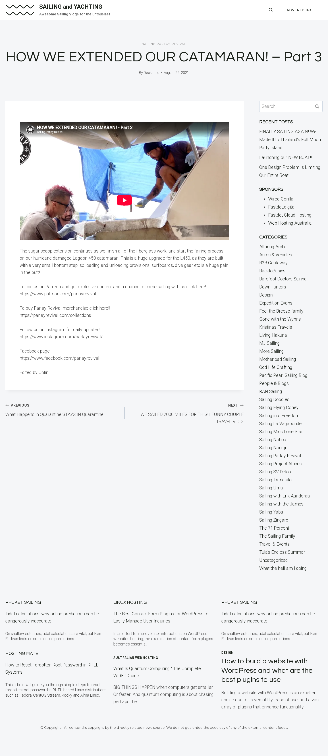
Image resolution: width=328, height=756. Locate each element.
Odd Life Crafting (275, 367)
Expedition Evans (275, 303)
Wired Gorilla (280, 199)
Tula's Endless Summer (282, 552)
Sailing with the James (281, 504)
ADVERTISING (300, 10)
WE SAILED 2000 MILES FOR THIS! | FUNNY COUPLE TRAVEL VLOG (192, 413)
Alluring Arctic (272, 246)
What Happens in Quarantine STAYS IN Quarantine (54, 410)
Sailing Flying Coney (279, 407)
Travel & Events (274, 544)
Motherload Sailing (277, 359)
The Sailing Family (277, 536)
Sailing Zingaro (273, 520)
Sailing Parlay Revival (164, 44)
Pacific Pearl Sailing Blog (283, 375)
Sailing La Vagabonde (280, 423)
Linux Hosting (130, 602)
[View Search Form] (270, 10)
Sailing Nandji (272, 447)
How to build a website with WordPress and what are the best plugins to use (267, 670)
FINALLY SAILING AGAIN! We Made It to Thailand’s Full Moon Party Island (290, 139)
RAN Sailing (270, 391)
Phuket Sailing (23, 602)
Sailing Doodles (274, 399)
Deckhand (151, 73)
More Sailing (271, 351)
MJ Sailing (269, 343)
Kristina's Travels (275, 327)
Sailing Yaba (271, 512)
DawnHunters (272, 287)
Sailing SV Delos (275, 471)
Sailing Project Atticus (280, 463)
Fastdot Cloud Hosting (289, 215)
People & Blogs (274, 383)
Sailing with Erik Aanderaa (284, 496)
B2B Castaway (273, 262)
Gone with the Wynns (280, 319)
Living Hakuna (273, 335)
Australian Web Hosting (135, 658)
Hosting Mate (21, 653)
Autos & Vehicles (275, 254)
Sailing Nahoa (272, 439)
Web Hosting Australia (290, 223)
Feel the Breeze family (281, 311)
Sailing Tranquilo (275, 479)
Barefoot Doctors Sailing (283, 279)
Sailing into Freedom (279, 415)
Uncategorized (273, 560)
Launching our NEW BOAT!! (285, 157)
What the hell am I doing (283, 568)
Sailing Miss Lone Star (281, 431)
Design (266, 295)
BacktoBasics (272, 271)
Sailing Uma (271, 488)
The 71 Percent (274, 528)
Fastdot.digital (282, 207)
